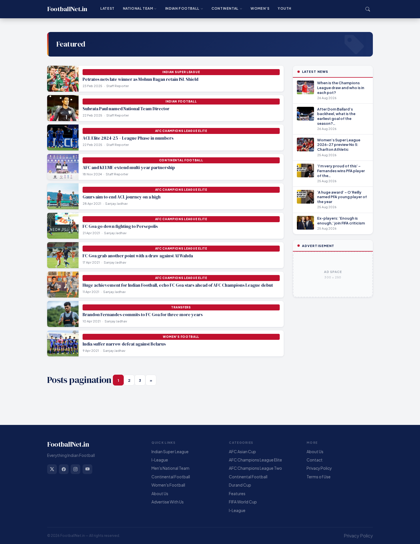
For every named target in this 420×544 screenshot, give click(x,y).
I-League (159, 459)
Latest (107, 8)
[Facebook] (64, 469)
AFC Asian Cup (242, 451)
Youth (284, 8)
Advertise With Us (167, 501)
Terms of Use (319, 476)
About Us (159, 493)
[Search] (368, 9)
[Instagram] (75, 469)
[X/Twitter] (52, 469)
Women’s (260, 8)
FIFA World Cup (243, 501)
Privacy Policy (319, 468)
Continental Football (170, 476)
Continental (225, 8)
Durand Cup (240, 485)
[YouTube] (87, 469)
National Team (138, 8)
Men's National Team (170, 468)
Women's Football (168, 485)
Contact (315, 459)
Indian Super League (170, 451)
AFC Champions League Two (255, 468)
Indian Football (182, 8)
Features (237, 493)
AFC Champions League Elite (255, 459)
